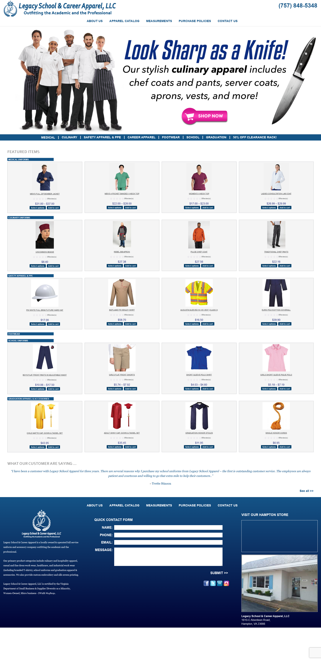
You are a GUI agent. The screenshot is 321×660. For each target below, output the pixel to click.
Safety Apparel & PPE (102, 137)
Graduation (216, 137)
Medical (48, 137)
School (192, 137)
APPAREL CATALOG (124, 21)
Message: (104, 550)
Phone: (106, 535)
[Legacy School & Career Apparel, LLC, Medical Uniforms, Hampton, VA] (5, 637)
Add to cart (53, 208)
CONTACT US (228, 21)
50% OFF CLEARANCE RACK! (255, 137)
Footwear (171, 137)
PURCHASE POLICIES (195, 21)
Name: (107, 527)
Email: (107, 542)
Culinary (69, 137)
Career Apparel (142, 137)
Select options (37, 208)
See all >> (307, 491)
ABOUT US (95, 21)
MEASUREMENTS (159, 21)
